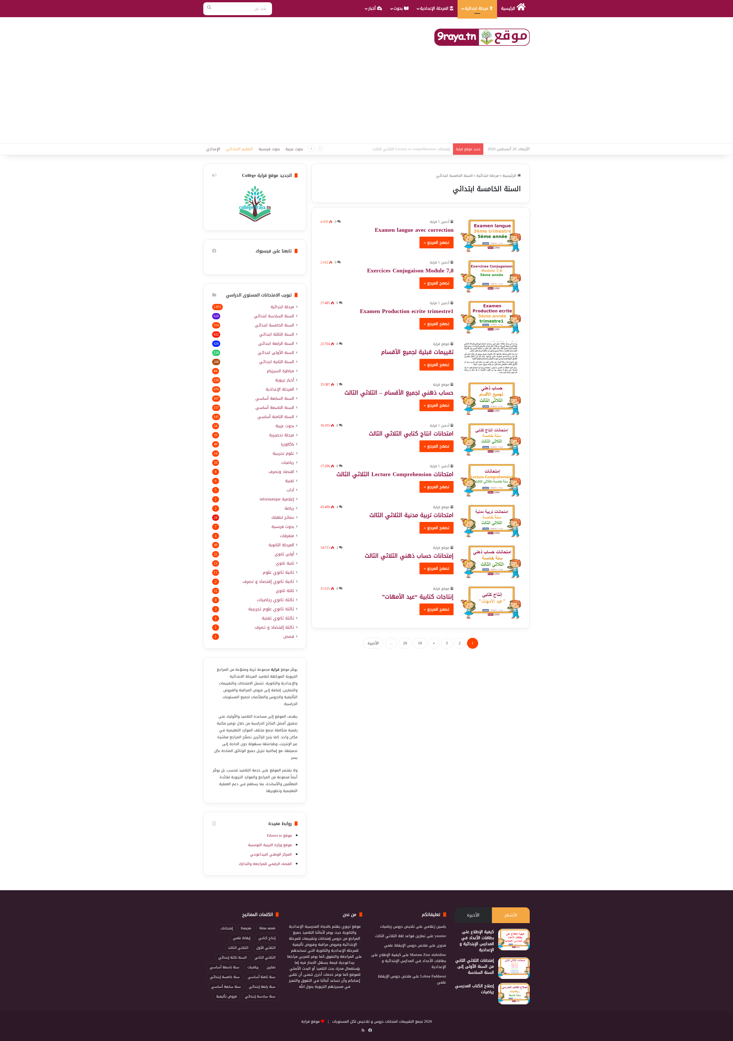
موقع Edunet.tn (279, 835)
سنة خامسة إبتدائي (225, 977)
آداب (290, 490)
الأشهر (511, 915)
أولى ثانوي (284, 554)
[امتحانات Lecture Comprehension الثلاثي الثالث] (491, 480)
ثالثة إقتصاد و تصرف (274, 627)
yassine (440, 935)
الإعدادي (213, 149)
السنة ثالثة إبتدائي (232, 957)
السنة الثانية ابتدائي (276, 362)
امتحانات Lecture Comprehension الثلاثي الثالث (395, 474)
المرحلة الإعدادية (435, 8)
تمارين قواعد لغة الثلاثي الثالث (400, 935)
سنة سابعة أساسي (226, 986)
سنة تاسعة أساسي (224, 967)
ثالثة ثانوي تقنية (278, 618)
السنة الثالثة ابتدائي (276, 334)
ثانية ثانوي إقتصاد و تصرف (268, 582)
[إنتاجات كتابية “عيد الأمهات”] (491, 603)
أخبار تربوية (284, 380)
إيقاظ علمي (241, 938)
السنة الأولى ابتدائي (276, 353)
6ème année (267, 928)
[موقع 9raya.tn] (482, 37)
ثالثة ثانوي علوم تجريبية (271, 609)
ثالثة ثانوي (285, 591)
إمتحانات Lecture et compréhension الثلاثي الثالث (411, 149)
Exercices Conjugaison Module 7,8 (410, 270)
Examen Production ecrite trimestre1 (407, 311)
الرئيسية (509, 8)
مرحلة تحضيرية (281, 435)
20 (405, 643)
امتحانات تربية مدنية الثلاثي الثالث (411, 515)
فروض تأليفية (226, 996)
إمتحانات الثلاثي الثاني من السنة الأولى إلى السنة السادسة (474, 966)
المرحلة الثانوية (281, 545)
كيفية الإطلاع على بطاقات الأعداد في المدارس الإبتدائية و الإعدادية (477, 941)
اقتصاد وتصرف (281, 472)
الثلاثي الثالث (238, 948)
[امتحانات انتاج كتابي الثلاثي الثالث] (491, 439)
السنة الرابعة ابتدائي (276, 344)
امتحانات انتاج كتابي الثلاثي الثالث (411, 433)
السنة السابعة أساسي (274, 398)
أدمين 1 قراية (439, 222)
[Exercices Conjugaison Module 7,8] (491, 276)
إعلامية (277, 499)
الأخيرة (373, 643)
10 (420, 643)
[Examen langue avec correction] (491, 236)
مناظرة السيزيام (280, 371)
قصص (288, 637)
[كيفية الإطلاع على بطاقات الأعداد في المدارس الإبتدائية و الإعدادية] (514, 939)
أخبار (372, 8)
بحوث (399, 8)
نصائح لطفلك (282, 517)
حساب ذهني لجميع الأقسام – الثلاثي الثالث (399, 392)
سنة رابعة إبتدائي (262, 986)
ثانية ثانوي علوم (278, 572)
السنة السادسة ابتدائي (274, 316)
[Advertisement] (366, 100)
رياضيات (287, 463)
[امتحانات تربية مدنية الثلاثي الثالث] (491, 521)
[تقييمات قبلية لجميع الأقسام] (491, 358)
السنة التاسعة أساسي (274, 408)
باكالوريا (287, 444)
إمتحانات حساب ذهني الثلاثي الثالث (409, 555)
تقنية (289, 481)
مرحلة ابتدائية (477, 8)
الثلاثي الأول (265, 948)
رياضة (289, 508)
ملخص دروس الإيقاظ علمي (405, 945)
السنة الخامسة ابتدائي (274, 325)
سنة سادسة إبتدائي (260, 996)
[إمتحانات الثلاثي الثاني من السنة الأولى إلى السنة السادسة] (514, 968)
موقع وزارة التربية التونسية (270, 844)
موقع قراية (441, 344)
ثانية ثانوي (285, 563)
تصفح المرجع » (436, 242)
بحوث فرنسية (269, 149)
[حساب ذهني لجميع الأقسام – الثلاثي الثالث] (491, 398)
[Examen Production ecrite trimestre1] (491, 317)
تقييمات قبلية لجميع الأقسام (417, 352)
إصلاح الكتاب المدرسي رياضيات (474, 989)
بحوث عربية (294, 149)
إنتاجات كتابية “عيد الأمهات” (418, 596)
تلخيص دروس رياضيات (397, 926)
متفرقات (287, 536)
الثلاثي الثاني (265, 957)
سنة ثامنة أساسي (261, 977)
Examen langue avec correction (414, 229)
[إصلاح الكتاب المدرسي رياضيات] (514, 993)
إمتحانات (226, 928)
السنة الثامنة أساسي (275, 417)
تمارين (271, 967)
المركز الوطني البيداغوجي (271, 854)
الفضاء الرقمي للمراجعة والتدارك (265, 863)
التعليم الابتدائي (239, 149)
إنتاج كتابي (266, 938)
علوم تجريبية (283, 453)
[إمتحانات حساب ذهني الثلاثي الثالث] (491, 562)
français (246, 928)
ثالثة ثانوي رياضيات (275, 600)
